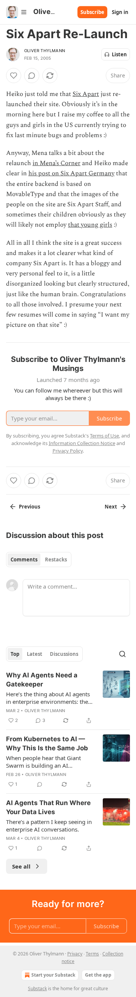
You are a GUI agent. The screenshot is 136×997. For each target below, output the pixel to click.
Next (111, 506)
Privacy (74, 954)
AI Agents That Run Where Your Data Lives (48, 807)
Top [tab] (15, 654)
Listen (119, 54)
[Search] (122, 654)
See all (21, 866)
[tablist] (38, 559)
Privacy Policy (68, 450)
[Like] (13, 75)
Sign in (120, 12)
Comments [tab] (24, 559)
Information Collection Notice (82, 443)
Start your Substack (53, 975)
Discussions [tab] (64, 654)
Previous (29, 506)
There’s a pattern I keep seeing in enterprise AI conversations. (49, 825)
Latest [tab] (34, 654)
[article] (68, 698)
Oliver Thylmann (44, 50)
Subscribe (92, 12)
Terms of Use (104, 435)
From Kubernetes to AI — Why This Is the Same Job (47, 743)
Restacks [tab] (56, 559)
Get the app (98, 975)
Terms (92, 954)
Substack (37, 988)
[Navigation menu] (17, 12)
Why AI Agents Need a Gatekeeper (41, 679)
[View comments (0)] (31, 75)
